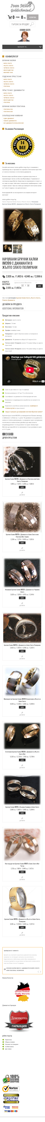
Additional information (13, 308)
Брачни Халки (9, 60)
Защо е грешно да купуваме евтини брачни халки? (24, 412)
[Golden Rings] (22, 7)
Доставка (8, 1049)
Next (40, 972)
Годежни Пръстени (11, 76)
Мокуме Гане (8, 72)
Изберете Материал (6, 283)
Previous (38, 972)
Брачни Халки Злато (14, 202)
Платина (7, 86)
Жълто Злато (26, 202)
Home (4, 202)
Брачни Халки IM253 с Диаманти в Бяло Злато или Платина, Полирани (22, 969)
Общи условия (10, 1042)
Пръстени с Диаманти (13, 90)
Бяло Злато (8, 63)
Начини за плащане (11, 1044)
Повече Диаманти (8, 300)
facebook (3, 434)
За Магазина (9, 1046)
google (9, 434)
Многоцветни (8, 70)
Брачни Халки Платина (13, 106)
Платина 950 (8, 109)
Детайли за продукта (12, 304)
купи (39, 286)
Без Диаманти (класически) (14, 123)
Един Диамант (9, 118)
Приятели (8, 1040)
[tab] (13, 304)
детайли (22, 495)
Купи (22, 487)
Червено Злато (9, 68)
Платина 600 (8, 111)
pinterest (12, 434)
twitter (6, 434)
